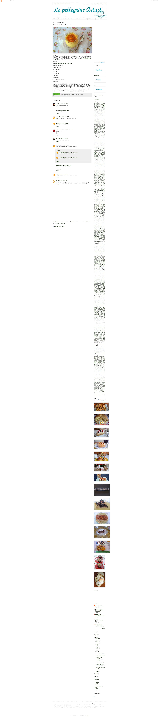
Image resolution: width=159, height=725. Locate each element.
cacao (104, 129)
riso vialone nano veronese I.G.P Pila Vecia (64, 63)
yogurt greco (96, 391)
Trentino (95, 382)
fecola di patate (103, 204)
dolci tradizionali (102, 195)
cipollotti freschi (103, 154)
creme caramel (96, 173)
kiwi (97, 238)
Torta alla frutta (100, 365)
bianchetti (100, 113)
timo (103, 362)
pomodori (102, 313)
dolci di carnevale (97, 193)
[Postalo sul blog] (79, 94)
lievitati (96, 243)
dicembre (97, 638)
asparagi (101, 109)
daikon (95, 179)
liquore (104, 244)
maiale (100, 246)
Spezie (100, 356)
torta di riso (102, 369)
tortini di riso (96, 379)
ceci (101, 140)
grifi (103, 233)
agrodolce (95, 102)
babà (104, 109)
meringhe (100, 257)
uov (94, 384)
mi (103, 257)
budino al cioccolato (102, 125)
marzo (97, 651)
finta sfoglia (99, 210)
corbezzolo (103, 159)
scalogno (99, 342)
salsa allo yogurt (97, 338)
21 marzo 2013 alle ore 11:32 (64, 123)
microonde (95, 258)
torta (100, 364)
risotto (100, 335)
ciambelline (102, 149)
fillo (104, 208)
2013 (96, 637)
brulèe (60, 95)
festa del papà (97, 206)
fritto (100, 220)
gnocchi (95, 229)
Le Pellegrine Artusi (62, 152)
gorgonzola (99, 231)
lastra (101, 239)
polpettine (97, 313)
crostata (100, 175)
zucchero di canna (102, 392)
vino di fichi (100, 389)
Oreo (101, 268)
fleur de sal (96, 213)
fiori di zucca (102, 212)
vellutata (103, 387)
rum (103, 336)
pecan (100, 295)
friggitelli (99, 217)
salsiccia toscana (96, 339)
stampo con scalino (101, 357)
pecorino (96, 296)
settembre (98, 642)
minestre (102, 260)
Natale (95, 264)
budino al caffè (96, 125)
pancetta (95, 271)
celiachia (62, 95)
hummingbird (102, 235)
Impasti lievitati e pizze (99, 686)
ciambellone (96, 150)
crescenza (96, 174)
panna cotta (96, 280)
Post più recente (55, 221)
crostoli (103, 175)
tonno (103, 363)
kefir (94, 238)
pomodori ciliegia (96, 314)
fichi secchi (102, 207)
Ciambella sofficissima (100, 664)
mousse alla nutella (98, 262)
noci (101, 265)
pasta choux (99, 285)
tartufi (103, 361)
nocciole (103, 264)
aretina (99, 108)
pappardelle (100, 281)
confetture (102, 158)
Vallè (101, 386)
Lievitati (97, 18)
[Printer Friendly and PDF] (56, 94)
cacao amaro (98, 130)
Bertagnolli (95, 113)
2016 (96, 632)
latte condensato (98, 241)
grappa (100, 233)
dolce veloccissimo (98, 185)
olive (97, 268)
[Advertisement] (72, 212)
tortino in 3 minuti (101, 380)
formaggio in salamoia (102, 214)
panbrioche (101, 270)
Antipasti (64, 18)
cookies (99, 159)
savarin (103, 341)
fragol (95, 216)
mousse (104, 261)
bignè (103, 113)
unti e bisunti (102, 383)
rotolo (103, 335)
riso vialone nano (66, 95)
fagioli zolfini (97, 200)
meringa (99, 256)
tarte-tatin (95, 361)
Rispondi (57, 106)
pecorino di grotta (102, 296)
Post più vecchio (88, 221)
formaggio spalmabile (98, 215)
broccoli (101, 123)
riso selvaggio (100, 334)
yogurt (102, 390)
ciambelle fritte (97, 149)
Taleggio (96, 360)
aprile (97, 650)
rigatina (99, 332)
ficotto (102, 208)
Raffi (56, 138)
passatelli (95, 283)
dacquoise (102, 178)
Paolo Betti (95, 281)
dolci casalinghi (96, 190)
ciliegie (95, 151)
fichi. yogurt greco (97, 208)
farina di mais (97, 202)
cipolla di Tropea (96, 154)
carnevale (95, 137)
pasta (99, 283)
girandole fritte (96, 228)
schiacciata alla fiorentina (99, 343)
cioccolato (96, 152)
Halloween (95, 235)
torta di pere (102, 368)
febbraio (97, 670)
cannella (103, 132)
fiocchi (103, 210)
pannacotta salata (101, 280)
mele (102, 254)
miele (100, 258)
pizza (100, 311)
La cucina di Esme (59, 129)
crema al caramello (98, 162)
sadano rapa (96, 337)
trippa (99, 382)
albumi (104, 102)
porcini (96, 315)
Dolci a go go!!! (98, 614)
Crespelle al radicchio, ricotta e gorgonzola (100, 662)
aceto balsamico (101, 101)
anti (99, 105)
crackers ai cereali (101, 160)
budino (103, 124)
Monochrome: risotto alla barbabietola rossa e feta (100, 653)
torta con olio (101, 366)
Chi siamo (60, 18)
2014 (96, 635)
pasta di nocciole (101, 286)
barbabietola (100, 111)
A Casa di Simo (98, 605)
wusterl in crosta (96, 390)
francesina (102, 216)
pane (95, 272)
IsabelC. (57, 116)
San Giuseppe (100, 340)
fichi (103, 206)
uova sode (96, 385)
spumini (95, 357)
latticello (96, 242)
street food (100, 358)
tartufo (95, 362)
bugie (95, 127)
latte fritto (103, 241)
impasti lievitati (97, 236)
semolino (99, 347)
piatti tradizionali (100, 305)
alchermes (97, 103)
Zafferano (100, 391)
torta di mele (100, 367)
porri (99, 315)
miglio (95, 260)
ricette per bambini (101, 330)
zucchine (95, 394)
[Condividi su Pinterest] (82, 94)
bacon (100, 110)
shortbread (102, 354)
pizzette (98, 312)
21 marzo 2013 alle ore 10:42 (64, 116)
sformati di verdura (102, 353)
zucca (104, 391)
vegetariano (99, 387)
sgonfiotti (97, 354)
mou (101, 261)
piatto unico (102, 308)
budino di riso (97, 126)
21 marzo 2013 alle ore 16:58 (72, 152)
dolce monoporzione (101, 181)
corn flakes (96, 160)
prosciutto (96, 318)
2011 (96, 674)
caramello (99, 135)
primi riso (103, 317)
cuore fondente (99, 177)
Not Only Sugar (58, 165)
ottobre (97, 641)
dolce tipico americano (102, 184)
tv (98, 383)
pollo (104, 312)
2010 (96, 676)
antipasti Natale (98, 106)
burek (98, 127)
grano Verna (96, 233)
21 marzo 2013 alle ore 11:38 (67, 129)
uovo (100, 385)
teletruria (99, 362)
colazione (96, 156)
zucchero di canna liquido (100, 393)
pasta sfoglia (102, 291)
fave (98, 204)
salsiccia (102, 338)
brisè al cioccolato (96, 122)
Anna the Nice (97, 619)
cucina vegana (100, 176)
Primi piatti (97, 682)
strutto (104, 358)
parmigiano (97, 282)
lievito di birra (102, 243)
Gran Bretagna (101, 232)
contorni (95, 159)
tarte (103, 360)
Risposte (58, 150)
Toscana (102, 381)
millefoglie (98, 260)
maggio (97, 648)
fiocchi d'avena (96, 211)
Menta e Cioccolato (98, 624)
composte (101, 157)
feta (101, 206)
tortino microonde (96, 381)
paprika (104, 281)
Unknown (57, 123)
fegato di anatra (103, 205)
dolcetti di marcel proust (101, 186)
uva (102, 385)
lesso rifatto (103, 242)
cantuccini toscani (101, 133)
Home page (55, 18)
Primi (69, 18)
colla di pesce (102, 156)
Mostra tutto (103, 628)
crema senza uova (101, 171)
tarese (100, 360)
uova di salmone (102, 384)
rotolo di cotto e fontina (98, 336)
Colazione (85, 18)
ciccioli (100, 150)
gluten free (102, 228)
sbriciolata (95, 342)
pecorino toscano (97, 297)
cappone (99, 134)
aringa (95, 109)
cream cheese (100, 161)
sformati (97, 353)
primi (100, 316)
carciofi (99, 136)
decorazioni (99, 179)
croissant (96, 175)
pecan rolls (103, 295)
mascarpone (97, 254)
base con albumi (101, 112)
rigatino (103, 332)
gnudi (101, 230)
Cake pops (98, 132)
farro (96, 204)
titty (56, 180)
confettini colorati (96, 158)
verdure (95, 388)
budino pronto (102, 126)
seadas (103, 344)
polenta (102, 312)
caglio (95, 132)
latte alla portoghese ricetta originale (99, 240)
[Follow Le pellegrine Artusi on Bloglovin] (99, 62)
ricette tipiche (96, 331)
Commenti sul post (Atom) (60, 223)
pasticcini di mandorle (98, 294)
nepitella (100, 264)
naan (103, 263)
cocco (102, 155)
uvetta (98, 386)
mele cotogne (96, 255)
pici (98, 309)
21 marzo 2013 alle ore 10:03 (63, 103)
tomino (99, 363)
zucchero (97, 392)
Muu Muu (99, 263)
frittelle (103, 217)
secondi (95, 345)
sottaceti (104, 355)
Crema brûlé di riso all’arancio (99, 658)
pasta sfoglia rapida (102, 293)
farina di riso (97, 203)
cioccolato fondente (101, 153)
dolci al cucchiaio (101, 189)
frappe (95, 217)
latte (103, 239)
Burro (101, 127)
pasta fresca (99, 288)
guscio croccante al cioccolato (99, 234)
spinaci (103, 356)
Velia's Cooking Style (99, 609)
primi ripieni (99, 317)
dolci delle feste (101, 192)
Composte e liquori (91, 18)
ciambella (96, 148)
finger (96, 209)
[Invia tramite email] (78, 94)
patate (104, 294)
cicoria (103, 150)
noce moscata (97, 265)
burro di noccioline (101, 128)
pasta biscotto (97, 284)
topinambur (95, 364)
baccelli (96, 110)
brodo (104, 123)
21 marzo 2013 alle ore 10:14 (64, 110)
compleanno (96, 157)
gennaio (97, 671)
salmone (104, 337)
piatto (95, 306)
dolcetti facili (98, 188)
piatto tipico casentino (100, 306)
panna (103, 279)
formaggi (101, 213)
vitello (103, 389)
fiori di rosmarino (96, 212)
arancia (57, 95)
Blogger (87, 715)
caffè (103, 131)
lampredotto (100, 238)
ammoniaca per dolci (102, 104)
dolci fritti (100, 194)
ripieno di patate (96, 333)
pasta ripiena (96, 291)
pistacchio (96, 311)
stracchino (95, 358)
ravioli (103, 322)
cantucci (95, 133)
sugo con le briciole (102, 359)
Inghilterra (102, 237)
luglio (97, 645)
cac (101, 129)
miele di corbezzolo (101, 259)
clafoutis (97, 155)
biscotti (95, 115)
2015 (96, 634)
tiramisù (95, 363)
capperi (95, 134)
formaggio (95, 214)
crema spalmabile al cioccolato (99, 172)
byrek (99, 129)
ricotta (101, 331)
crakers (95, 161)
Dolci (81, 18)
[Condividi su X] (80, 94)
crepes (101, 173)
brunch (100, 124)
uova (70, 95)
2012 (96, 673)
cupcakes (99, 178)
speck (96, 356)
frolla (103, 220)
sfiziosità (103, 352)
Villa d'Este (95, 389)
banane (95, 111)
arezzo (103, 108)
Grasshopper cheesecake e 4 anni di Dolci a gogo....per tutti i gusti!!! (100, 616)
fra (103, 215)
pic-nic (95, 309)
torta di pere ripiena (97, 369)
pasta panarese (101, 290)
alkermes (102, 103)
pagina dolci (100, 269)
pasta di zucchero (96, 287)
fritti (97, 220)
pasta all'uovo (103, 283)
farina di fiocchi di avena (101, 201)
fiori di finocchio (102, 211)
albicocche (100, 102)
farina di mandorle (102, 202)
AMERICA (96, 104)
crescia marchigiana (102, 174)
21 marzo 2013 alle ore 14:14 (63, 138)
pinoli (101, 309)
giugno (97, 647)
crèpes (104, 173)
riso (101, 333)
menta (95, 256)
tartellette (99, 361)
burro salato (96, 129)
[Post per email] (76, 94)
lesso (99, 242)
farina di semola (102, 203)
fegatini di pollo (97, 205)
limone (95, 244)
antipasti (103, 105)
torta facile (100, 370)
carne (102, 136)
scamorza (104, 342)
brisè (103, 121)
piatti (94, 305)
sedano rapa (100, 345)
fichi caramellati (96, 207)
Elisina (57, 103)
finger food (100, 209)
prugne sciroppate (97, 319)
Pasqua (102, 282)
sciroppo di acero (97, 344)
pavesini (96, 295)
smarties (95, 355)
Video (102, 18)
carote (100, 137)
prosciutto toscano (102, 318)
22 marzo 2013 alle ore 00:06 (66, 165)
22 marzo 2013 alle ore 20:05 (62, 180)
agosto (97, 644)
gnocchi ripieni (96, 230)
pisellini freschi (101, 310)
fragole (98, 216)
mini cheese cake (96, 261)
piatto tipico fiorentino (97, 307)
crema (104, 161)
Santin (99, 341)
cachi (100, 131)
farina (101, 200)
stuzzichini (96, 359)
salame (100, 337)
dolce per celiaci (96, 182)
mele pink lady (102, 255)
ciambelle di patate (102, 148)
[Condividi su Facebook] (81, 94)
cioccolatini (101, 151)
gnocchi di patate (101, 229)
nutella (100, 266)
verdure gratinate (101, 388)
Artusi (98, 109)
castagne (103, 137)
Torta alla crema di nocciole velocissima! (100, 660)
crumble (95, 176)
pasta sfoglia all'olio (97, 292)
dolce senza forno (99, 183)
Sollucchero (99, 355)
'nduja (95, 101)
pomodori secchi (102, 314)
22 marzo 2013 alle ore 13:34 (64, 174)
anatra (96, 105)
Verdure (77, 18)
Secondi (72, 18)
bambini (103, 110)
